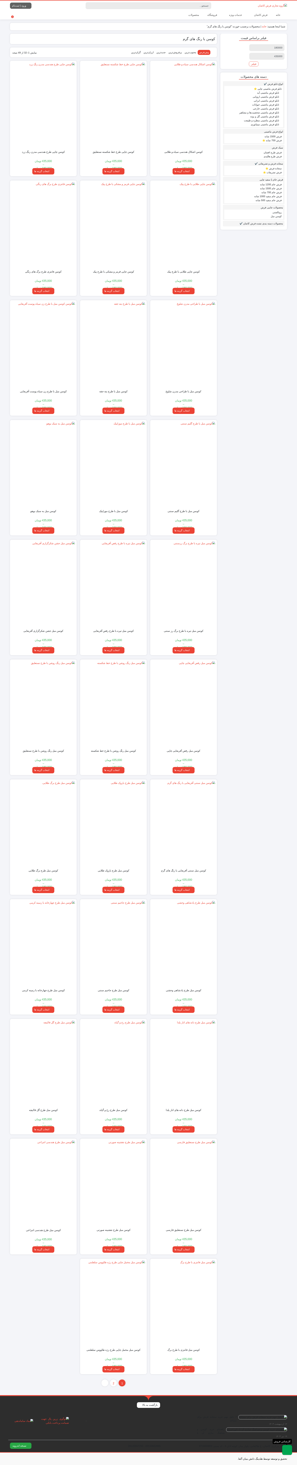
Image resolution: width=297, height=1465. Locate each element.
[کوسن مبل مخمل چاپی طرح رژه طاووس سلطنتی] (113, 1302)
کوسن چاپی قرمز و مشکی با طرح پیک (113, 271)
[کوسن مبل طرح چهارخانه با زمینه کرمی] (43, 943)
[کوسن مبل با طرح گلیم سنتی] (183, 464)
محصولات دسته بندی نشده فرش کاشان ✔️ (261, 223)
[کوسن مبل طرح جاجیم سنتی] (113, 943)
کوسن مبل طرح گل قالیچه (43, 1110)
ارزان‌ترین (149, 52)
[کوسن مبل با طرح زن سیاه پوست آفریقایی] (43, 344)
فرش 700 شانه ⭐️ (272, 140)
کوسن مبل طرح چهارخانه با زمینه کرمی (43, 990)
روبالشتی (277, 212)
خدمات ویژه (235, 14)
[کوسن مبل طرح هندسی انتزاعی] (43, 1183)
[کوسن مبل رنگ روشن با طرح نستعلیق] (43, 703)
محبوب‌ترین (190, 52)
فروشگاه (212, 14)
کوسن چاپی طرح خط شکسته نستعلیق (113, 151)
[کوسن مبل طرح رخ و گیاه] (113, 1063)
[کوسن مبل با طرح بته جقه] (113, 344)
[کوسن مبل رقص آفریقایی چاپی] (183, 703)
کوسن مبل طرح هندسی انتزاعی (43, 1230)
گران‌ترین (136, 52)
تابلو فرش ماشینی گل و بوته (264, 116)
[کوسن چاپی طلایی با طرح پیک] (183, 224)
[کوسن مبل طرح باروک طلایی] (113, 823)
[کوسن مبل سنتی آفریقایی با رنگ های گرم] (183, 823)
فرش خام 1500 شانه (271, 188)
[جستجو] (89, 5)
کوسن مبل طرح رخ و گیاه (113, 1110)
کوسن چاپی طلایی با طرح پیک (183, 271)
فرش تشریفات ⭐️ (272, 172)
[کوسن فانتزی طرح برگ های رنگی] (43, 224)
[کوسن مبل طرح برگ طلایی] (43, 823)
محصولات (193, 14)
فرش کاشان (260, 14)
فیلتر (253, 63)
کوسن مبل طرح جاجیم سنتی (113, 990)
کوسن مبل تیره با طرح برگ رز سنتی (183, 630)
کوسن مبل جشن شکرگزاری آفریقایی (43, 630)
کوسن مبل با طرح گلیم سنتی (183, 511)
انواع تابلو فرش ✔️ (273, 84)
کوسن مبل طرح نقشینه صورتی (113, 1229)
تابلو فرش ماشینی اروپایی (266, 96)
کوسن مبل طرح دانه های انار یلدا (183, 1110)
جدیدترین (161, 52)
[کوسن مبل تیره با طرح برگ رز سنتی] (183, 583)
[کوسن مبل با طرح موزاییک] (113, 464)
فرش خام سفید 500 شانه (269, 200)
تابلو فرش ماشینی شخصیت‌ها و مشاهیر (259, 112)
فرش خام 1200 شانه (271, 184)
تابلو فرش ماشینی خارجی (266, 108)
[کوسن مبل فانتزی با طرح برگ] (183, 1302)
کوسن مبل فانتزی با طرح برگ (183, 1349)
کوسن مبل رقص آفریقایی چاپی (183, 750)
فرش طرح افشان (273, 152)
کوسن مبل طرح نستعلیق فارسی (183, 1229)
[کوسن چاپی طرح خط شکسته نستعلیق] (113, 104)
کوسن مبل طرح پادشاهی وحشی (183, 990)
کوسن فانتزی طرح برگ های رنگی (43, 271)
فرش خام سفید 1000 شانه (268, 196)
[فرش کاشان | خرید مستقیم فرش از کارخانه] (272, 6)
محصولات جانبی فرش (272, 207)
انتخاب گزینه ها (182, 171)
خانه (278, 14)
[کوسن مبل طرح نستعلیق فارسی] (183, 1182)
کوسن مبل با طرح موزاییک (113, 511)
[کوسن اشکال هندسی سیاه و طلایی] (183, 104)
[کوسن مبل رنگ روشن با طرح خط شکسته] (113, 703)
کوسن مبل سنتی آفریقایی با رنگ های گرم (183, 870)
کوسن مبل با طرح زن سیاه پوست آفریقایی (43, 391)
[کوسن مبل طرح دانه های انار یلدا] (183, 1063)
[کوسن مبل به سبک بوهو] (43, 464)
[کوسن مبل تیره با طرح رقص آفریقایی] (113, 583)
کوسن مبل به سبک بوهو (43, 511)
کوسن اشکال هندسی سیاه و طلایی (183, 151)
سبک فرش (277, 147)
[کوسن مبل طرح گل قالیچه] (43, 1063)
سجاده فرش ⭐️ (273, 168)
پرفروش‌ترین (175, 52)
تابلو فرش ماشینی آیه (268, 92)
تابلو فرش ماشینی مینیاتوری (265, 124)
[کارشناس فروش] (287, 1450)
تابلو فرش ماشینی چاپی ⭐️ (268, 88)
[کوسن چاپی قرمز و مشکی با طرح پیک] (113, 224)
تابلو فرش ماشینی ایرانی (266, 100)
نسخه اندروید (19, 1445)
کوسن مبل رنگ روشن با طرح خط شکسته (113, 750)
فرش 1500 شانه (273, 136)
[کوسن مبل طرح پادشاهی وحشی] (183, 943)
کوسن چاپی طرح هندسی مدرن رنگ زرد (43, 151)
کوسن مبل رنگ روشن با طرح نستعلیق (43, 750)
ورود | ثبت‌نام (19, 5)
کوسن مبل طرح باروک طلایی (113, 870)
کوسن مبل (276, 216)
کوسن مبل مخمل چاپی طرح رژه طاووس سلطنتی (113, 1349)
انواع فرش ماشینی (273, 131)
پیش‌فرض (204, 52)
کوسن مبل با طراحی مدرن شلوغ (183, 391)
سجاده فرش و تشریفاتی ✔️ (269, 163)
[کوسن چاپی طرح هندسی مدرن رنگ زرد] (43, 104)
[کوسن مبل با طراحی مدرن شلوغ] (183, 344)
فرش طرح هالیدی (273, 156)
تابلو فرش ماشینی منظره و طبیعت (261, 120)
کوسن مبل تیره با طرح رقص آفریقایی (113, 630)
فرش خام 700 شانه (271, 192)
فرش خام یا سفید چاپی (271, 179)
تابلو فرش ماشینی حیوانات (265, 104)
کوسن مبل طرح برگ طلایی (43, 870)
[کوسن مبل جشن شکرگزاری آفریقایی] (43, 583)
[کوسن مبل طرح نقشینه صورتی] (113, 1182)
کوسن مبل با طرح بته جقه (113, 391)
